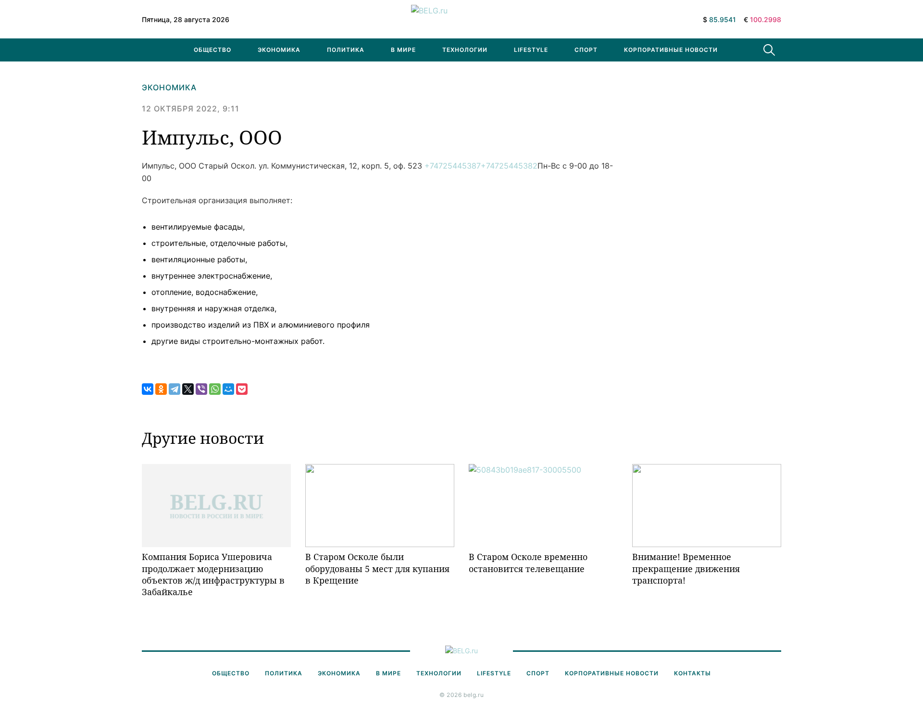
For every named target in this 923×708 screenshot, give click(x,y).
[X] (188, 389)
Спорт (586, 49)
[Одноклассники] (161, 389)
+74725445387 (452, 166)
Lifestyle (531, 49)
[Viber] (201, 389)
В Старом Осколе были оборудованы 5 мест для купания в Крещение (377, 568)
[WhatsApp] (215, 389)
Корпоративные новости (671, 49)
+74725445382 (509, 166)
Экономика (279, 49)
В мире (403, 49)
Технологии (464, 49)
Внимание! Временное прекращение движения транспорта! (686, 568)
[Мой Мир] (228, 389)
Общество (212, 49)
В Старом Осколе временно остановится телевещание (528, 562)
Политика (345, 49)
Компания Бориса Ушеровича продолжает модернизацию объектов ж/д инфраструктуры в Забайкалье (213, 574)
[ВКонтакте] (147, 389)
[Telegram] (174, 389)
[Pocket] (242, 389)
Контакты (692, 673)
